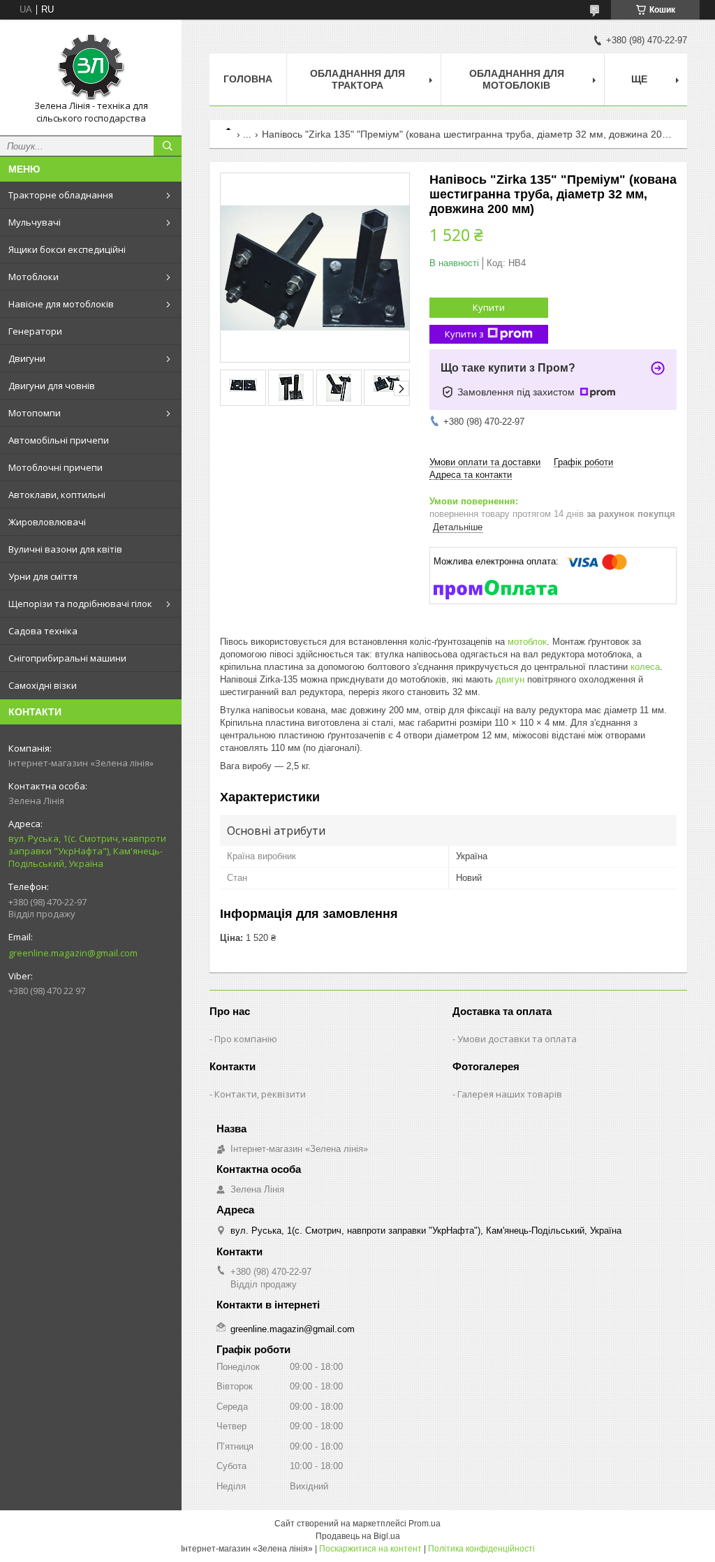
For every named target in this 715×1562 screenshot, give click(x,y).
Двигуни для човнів (51, 385)
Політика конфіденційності (481, 1549)
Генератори (35, 331)
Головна (247, 79)
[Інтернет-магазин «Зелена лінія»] (90, 65)
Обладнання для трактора (357, 79)
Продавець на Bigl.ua (358, 1536)
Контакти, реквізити (260, 1094)
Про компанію (245, 1038)
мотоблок (527, 641)
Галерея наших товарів (509, 1094)
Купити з (464, 334)
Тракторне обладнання (60, 195)
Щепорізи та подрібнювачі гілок (80, 603)
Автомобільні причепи (58, 440)
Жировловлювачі (47, 522)
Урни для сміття (43, 576)
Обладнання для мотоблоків (516, 79)
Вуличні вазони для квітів (65, 549)
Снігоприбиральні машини (67, 658)
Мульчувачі (34, 222)
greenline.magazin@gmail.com (73, 953)
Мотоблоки (33, 276)
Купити (489, 307)
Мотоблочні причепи (55, 467)
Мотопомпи (34, 413)
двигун (510, 679)
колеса (645, 667)
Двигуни (26, 358)
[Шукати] (168, 146)
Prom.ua (424, 1523)
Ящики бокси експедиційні (67, 249)
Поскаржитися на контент (370, 1549)
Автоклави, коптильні (56, 494)
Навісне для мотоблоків (61, 304)
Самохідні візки (42, 685)
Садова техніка (43, 631)
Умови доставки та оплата (517, 1038)
